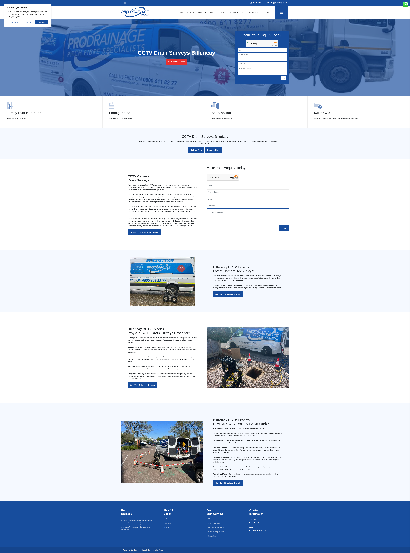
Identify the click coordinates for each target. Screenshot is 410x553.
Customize (14, 22)
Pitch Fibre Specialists (216, 527)
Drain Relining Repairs (216, 532)
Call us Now (196, 150)
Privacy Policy (146, 550)
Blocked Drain (213, 519)
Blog (167, 527)
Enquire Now (213, 150)
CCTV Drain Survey (215, 523)
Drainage (200, 12)
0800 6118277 (257, 3)
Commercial (231, 12)
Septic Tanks (212, 536)
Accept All (42, 22)
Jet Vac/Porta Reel (253, 12)
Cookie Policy (158, 550)
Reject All (28, 22)
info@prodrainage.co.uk (278, 3)
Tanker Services (215, 12)
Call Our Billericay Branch (227, 294)
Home (181, 12)
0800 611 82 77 (170, 226)
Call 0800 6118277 (176, 62)
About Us (190, 12)
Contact (266, 12)
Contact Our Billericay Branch (144, 232)
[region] (27, 15)
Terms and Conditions (130, 550)
